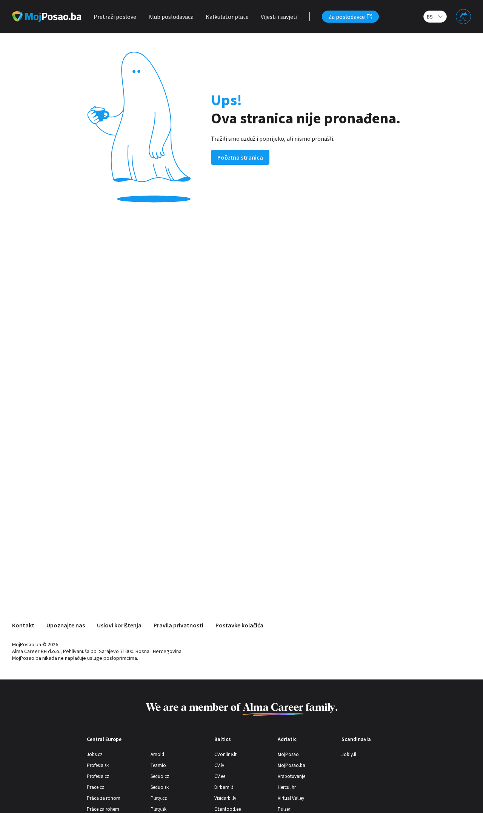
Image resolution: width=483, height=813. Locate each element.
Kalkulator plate (227, 16)
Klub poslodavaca (171, 16)
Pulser (284, 809)
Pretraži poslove (115, 16)
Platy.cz (159, 798)
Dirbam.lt (223, 787)
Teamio (158, 765)
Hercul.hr (287, 787)
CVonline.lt (225, 754)
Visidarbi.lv (225, 798)
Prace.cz (95, 787)
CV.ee (219, 776)
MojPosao (288, 754)
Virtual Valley (291, 798)
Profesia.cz (98, 776)
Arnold (157, 754)
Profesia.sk (98, 765)
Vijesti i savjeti (279, 16)
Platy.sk (158, 809)
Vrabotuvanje (291, 776)
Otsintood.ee (227, 809)
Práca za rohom (103, 798)
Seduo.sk (160, 787)
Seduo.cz (160, 776)
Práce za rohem (103, 809)
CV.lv (219, 765)
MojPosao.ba (291, 765)
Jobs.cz (94, 754)
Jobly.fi (348, 754)
